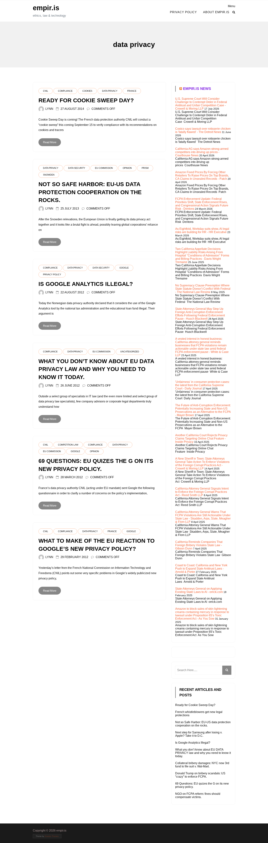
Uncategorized (129, 351)
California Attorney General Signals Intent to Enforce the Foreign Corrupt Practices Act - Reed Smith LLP (202, 492)
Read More (49, 142)
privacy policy (183, 12)
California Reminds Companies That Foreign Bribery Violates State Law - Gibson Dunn (198, 545)
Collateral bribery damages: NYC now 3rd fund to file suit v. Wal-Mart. (202, 765)
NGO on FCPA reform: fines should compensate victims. (197, 795)
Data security (76, 168)
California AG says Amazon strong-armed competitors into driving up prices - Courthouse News (201, 152)
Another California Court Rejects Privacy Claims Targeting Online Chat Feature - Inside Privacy (201, 438)
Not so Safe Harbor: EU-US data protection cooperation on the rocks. (203, 724)
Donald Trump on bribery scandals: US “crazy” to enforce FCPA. (200, 775)
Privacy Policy (52, 274)
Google (124, 268)
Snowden (49, 175)
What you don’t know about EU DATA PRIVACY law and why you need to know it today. (203, 753)
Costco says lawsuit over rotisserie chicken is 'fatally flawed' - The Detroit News (203, 130)
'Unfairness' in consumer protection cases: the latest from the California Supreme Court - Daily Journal (202, 385)
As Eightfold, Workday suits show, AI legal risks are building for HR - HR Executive (202, 230)
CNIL (45, 91)
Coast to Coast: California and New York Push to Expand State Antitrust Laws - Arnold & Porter (201, 568)
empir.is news (197, 89)
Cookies (87, 91)
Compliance (65, 91)
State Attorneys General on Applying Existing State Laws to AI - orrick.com (199, 590)
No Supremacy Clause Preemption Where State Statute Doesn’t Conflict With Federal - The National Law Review (202, 289)
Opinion (127, 168)
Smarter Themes (52, 836)
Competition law (68, 445)
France (131, 91)
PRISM (145, 168)
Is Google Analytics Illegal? (192, 742)
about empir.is (216, 12)
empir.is (46, 8)
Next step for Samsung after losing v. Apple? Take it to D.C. (198, 734)
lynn (49, 108)
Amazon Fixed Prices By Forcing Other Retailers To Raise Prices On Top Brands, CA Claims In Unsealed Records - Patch (202, 175)
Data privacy (109, 91)
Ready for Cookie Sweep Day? (195, 705)
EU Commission (104, 168)
